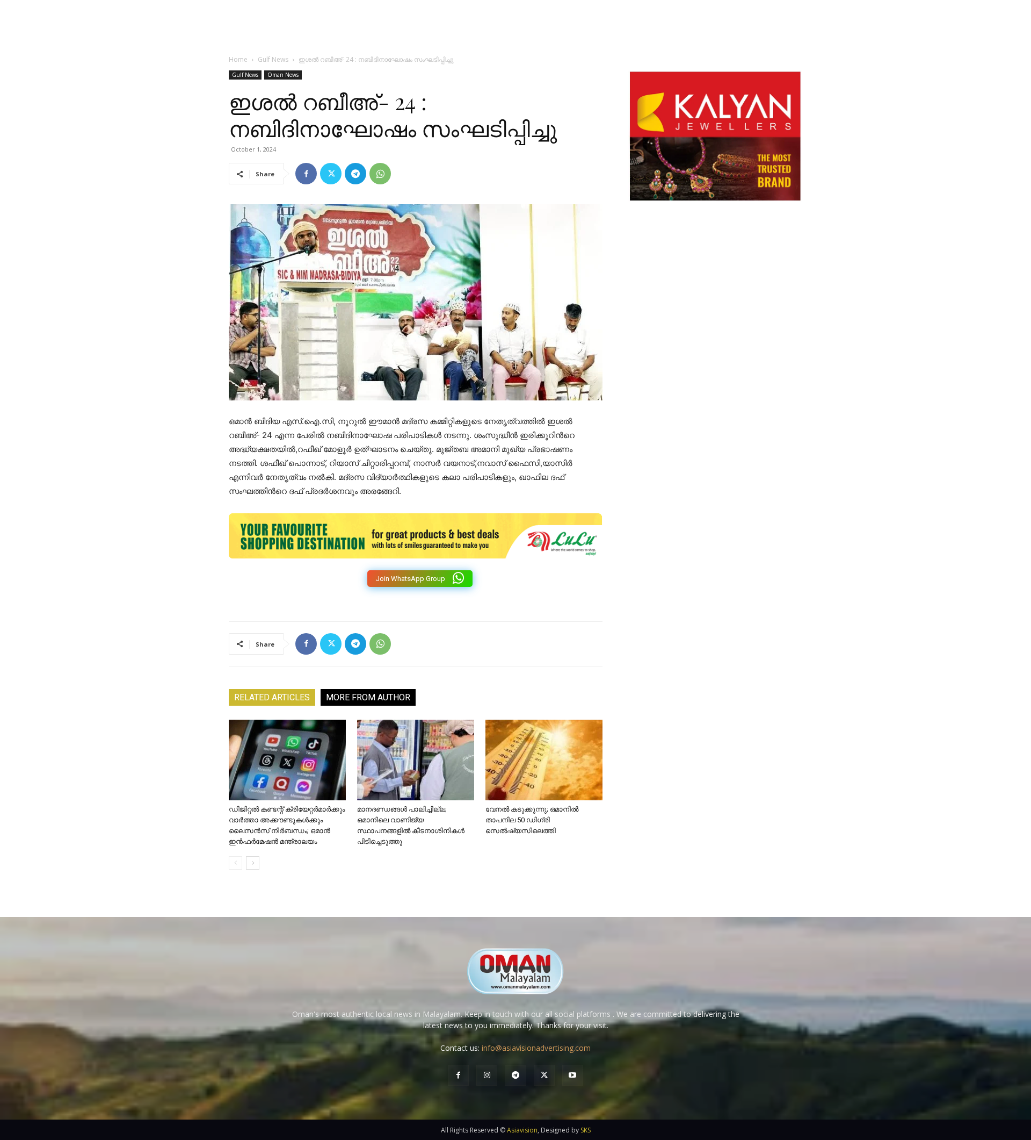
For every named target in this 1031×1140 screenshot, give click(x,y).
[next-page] (252, 863)
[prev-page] (235, 863)
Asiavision (522, 1130)
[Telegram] (355, 173)
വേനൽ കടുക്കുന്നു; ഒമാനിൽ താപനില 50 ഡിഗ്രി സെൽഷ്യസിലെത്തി (531, 820)
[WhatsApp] (380, 173)
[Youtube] (572, 1075)
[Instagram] (486, 1075)
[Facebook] (306, 173)
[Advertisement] (715, 324)
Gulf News (273, 59)
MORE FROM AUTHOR (368, 697)
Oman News (283, 74)
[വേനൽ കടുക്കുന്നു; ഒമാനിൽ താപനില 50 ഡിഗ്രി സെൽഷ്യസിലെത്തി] (543, 760)
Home (238, 59)
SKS (585, 1130)
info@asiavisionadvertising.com (536, 1048)
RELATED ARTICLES (272, 697)
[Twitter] (331, 173)
